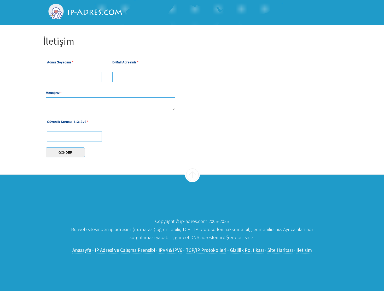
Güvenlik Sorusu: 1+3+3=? (67, 121)
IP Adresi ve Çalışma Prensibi (125, 250)
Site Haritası (280, 250)
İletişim (304, 250)
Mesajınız (54, 92)
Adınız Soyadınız (60, 62)
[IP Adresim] (82, 12)
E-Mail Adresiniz (125, 62)
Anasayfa (81, 250)
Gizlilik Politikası (247, 250)
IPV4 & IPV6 (170, 250)
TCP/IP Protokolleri (206, 250)
